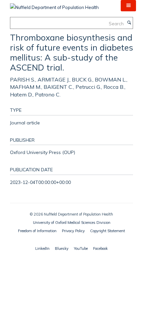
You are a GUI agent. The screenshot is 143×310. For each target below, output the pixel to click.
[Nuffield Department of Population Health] (54, 5)
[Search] (129, 23)
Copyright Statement (107, 231)
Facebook (100, 248)
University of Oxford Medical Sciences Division (71, 222)
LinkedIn (42, 248)
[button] (128, 5)
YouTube (81, 248)
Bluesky (62, 248)
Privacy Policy (73, 231)
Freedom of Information (37, 231)
